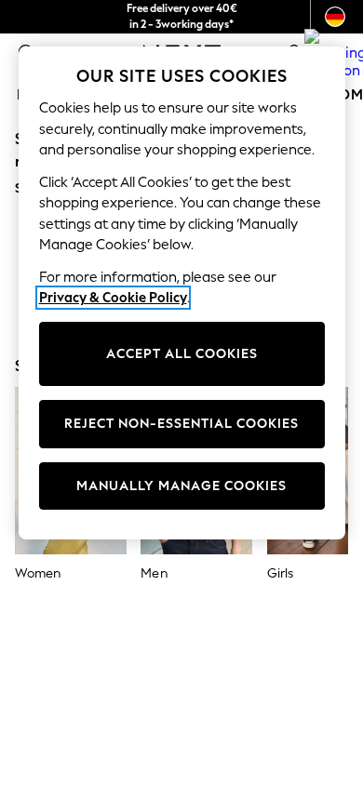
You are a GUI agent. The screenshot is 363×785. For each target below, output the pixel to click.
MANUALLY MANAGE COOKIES (181, 486)
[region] (182, 293)
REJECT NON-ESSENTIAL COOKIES (181, 424)
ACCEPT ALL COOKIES (182, 354)
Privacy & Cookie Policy (113, 297)
